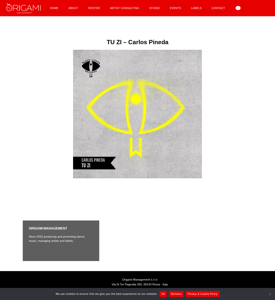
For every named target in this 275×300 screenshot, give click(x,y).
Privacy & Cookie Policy (203, 293)
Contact (218, 8)
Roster (94, 8)
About (73, 8)
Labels (196, 8)
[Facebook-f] (33, 251)
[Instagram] (44, 251)
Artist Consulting (124, 8)
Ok (163, 293)
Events (175, 8)
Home (54, 8)
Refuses (176, 293)
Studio (154, 8)
